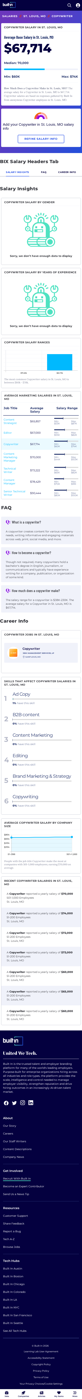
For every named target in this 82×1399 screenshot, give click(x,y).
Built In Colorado (14, 1292)
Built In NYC (11, 1307)
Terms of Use (41, 1377)
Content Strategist (10, 421)
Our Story (9, 1125)
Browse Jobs (11, 1247)
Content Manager (9, 481)
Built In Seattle (13, 1323)
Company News (13, 1157)
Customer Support (15, 1215)
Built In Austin (12, 1268)
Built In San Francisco (17, 1315)
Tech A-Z (8, 1239)
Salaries (10, 16)
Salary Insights (17, 172)
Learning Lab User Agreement (41, 1351)
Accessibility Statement (41, 1357)
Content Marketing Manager (10, 457)
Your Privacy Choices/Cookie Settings (41, 1383)
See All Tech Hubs (15, 1331)
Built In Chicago (14, 1284)
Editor (8, 432)
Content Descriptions (17, 1149)
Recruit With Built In (17, 1178)
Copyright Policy (41, 1364)
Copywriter (11, 444)
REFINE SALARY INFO (41, 139)
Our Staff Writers (14, 1141)
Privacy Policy (41, 1370)
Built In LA (10, 1299)
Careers (8, 1133)
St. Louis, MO (34, 16)
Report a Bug (12, 1231)
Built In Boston (13, 1276)
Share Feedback (13, 1223)
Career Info (67, 172)
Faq (44, 172)
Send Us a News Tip (16, 1194)
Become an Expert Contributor (23, 1186)
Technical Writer (10, 470)
